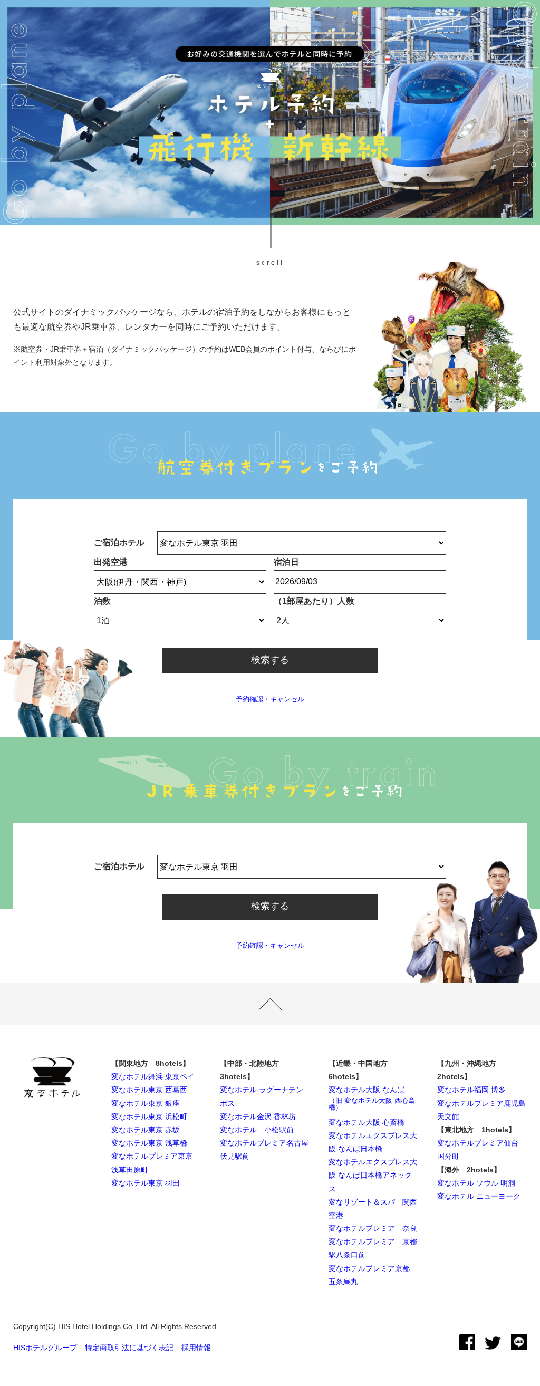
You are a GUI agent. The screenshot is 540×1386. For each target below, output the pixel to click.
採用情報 (196, 1347)
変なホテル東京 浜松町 (149, 1116)
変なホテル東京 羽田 (145, 1183)
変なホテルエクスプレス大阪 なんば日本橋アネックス (373, 1175)
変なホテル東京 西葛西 (149, 1089)
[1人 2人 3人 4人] (360, 620)
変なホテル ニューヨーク (478, 1196)
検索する (270, 659)
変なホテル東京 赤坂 (145, 1129)
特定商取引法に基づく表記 (129, 1347)
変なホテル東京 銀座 (145, 1103)
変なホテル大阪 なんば (372, 1097)
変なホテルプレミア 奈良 (373, 1228)
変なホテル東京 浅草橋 (149, 1143)
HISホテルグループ (45, 1347)
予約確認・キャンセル (270, 699)
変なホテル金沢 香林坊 (258, 1116)
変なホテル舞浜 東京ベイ (153, 1076)
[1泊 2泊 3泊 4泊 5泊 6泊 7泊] (180, 620)
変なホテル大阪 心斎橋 (366, 1122)
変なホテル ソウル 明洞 (476, 1183)
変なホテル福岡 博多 (471, 1089)
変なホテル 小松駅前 (257, 1129)
